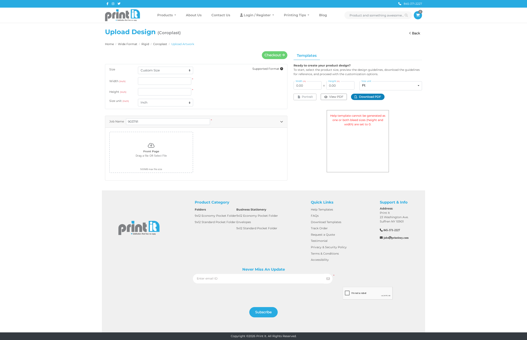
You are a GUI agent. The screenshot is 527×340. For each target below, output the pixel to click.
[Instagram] (113, 4)
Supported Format (266, 69)
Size (112, 69)
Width (117, 81)
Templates (307, 55)
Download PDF (370, 97)
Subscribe (263, 312)
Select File (160, 155)
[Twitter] (119, 4)
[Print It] (122, 15)
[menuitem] (166, 15)
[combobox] (390, 85)
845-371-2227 (412, 4)
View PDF (336, 97)
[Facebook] (107, 4)
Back (416, 33)
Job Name (116, 121)
